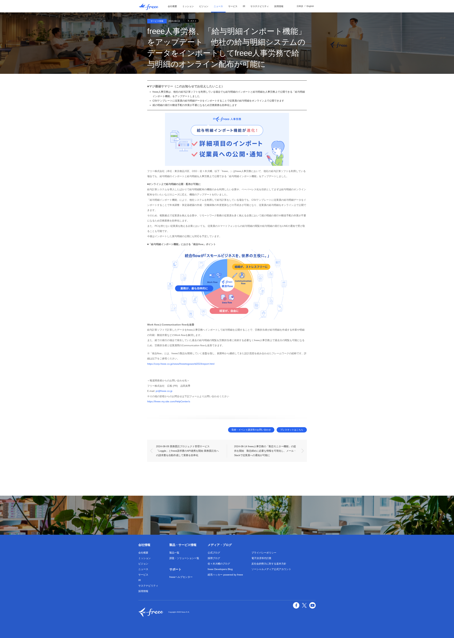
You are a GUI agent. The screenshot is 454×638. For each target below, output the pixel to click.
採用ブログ (214, 558)
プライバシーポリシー (263, 552)
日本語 (300, 6)
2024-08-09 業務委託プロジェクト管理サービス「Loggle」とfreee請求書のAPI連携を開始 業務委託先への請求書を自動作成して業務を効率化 (187, 451)
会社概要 (172, 6)
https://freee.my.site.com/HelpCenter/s (168, 401)
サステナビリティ (259, 6)
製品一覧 (174, 552)
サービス (232, 6)
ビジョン (203, 6)
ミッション (188, 6)
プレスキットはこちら (291, 429)
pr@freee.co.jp (164, 391)
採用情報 (278, 6)
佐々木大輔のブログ (219, 563)
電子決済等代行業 (261, 558)
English (310, 6)
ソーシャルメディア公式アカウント (271, 569)
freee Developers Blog (220, 569)
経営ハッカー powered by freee (225, 574)
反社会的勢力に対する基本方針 (268, 563)
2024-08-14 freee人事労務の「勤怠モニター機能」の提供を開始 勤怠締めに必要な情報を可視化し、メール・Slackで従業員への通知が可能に (265, 451)
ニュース (218, 6)
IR (244, 6)
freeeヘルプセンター (181, 577)
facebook (296, 605)
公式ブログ (214, 552)
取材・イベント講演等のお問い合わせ (251, 429)
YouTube (312, 605)
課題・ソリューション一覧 (184, 558)
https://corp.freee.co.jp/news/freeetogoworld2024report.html (180, 363)
